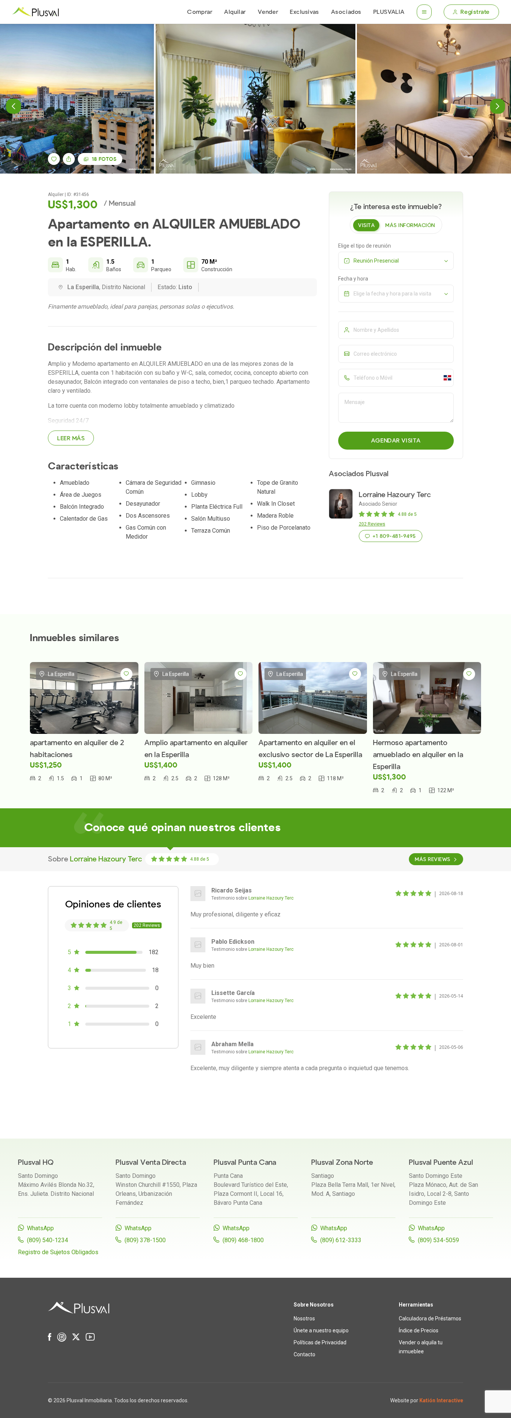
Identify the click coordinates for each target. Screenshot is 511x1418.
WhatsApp (40, 1228)
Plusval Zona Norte (342, 1162)
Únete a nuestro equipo (321, 1330)
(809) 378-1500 (145, 1240)
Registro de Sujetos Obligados (58, 1252)
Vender (268, 12)
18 (104, 159)
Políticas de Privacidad (320, 1342)
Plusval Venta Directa (151, 1162)
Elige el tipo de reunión (364, 246)
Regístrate (475, 12)
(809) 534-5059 (438, 1240)
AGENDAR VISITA (396, 440)
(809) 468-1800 (243, 1240)
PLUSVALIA (389, 12)
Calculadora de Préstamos (430, 1318)
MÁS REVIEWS (432, 859)
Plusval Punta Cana (245, 1162)
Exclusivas (304, 12)
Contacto (304, 1354)
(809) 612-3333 (340, 1240)
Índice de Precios (418, 1330)
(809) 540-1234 (47, 1240)
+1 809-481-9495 (394, 536)
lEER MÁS (71, 438)
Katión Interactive (441, 1400)
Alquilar (234, 12)
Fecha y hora (353, 279)
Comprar (199, 12)
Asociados (346, 12)
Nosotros (304, 1318)
